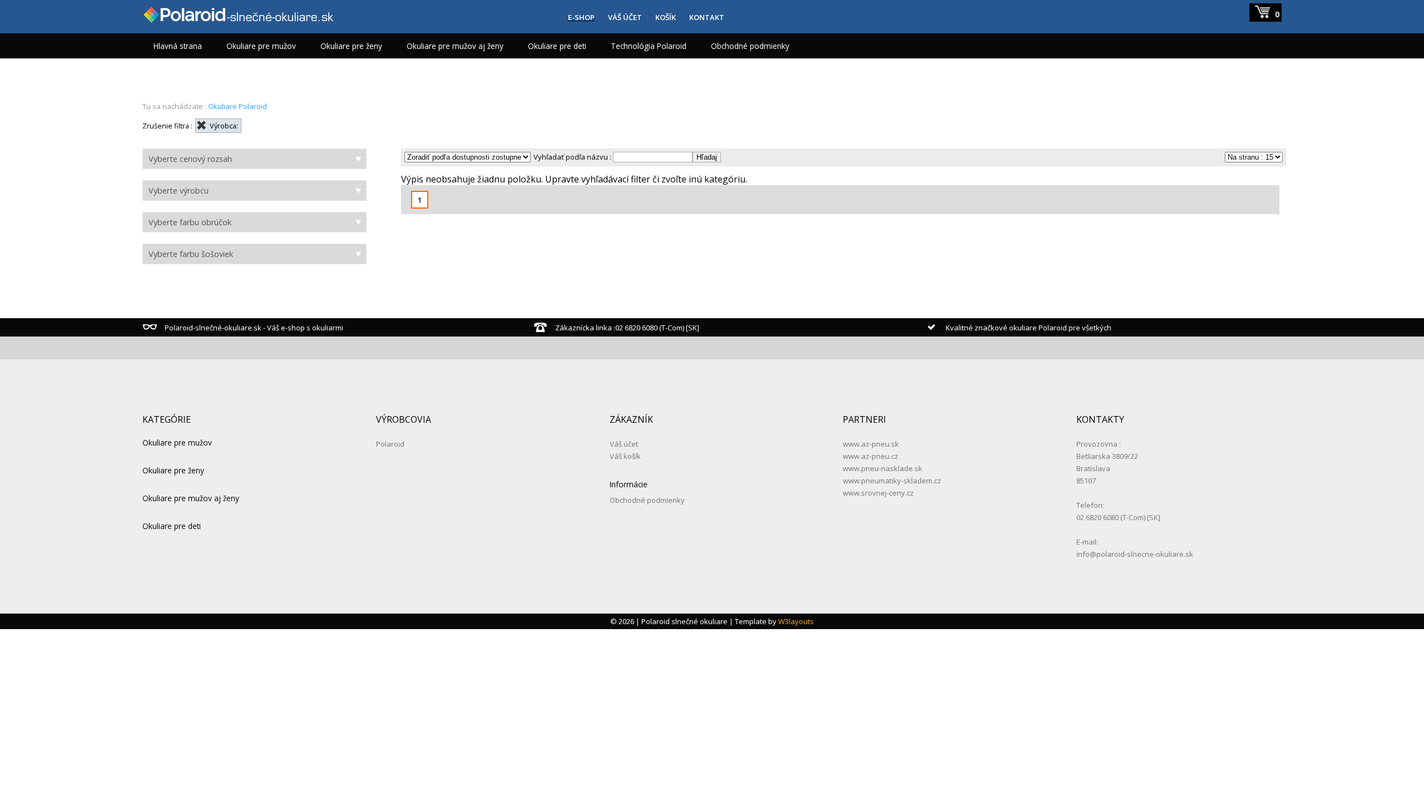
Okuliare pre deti (557, 46)
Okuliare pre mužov (261, 46)
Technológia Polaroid (648, 46)
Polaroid (390, 444)
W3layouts (796, 621)
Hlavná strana (178, 46)
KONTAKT (706, 17)
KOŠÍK (665, 17)
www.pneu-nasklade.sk (882, 468)
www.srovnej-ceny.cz (878, 493)
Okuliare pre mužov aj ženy (455, 46)
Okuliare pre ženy (351, 46)
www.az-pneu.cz (870, 456)
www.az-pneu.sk (871, 444)
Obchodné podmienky (750, 46)
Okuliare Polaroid (237, 106)
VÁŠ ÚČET (625, 17)
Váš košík (625, 456)
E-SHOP (581, 17)
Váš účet (624, 444)
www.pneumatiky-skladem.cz (892, 481)
